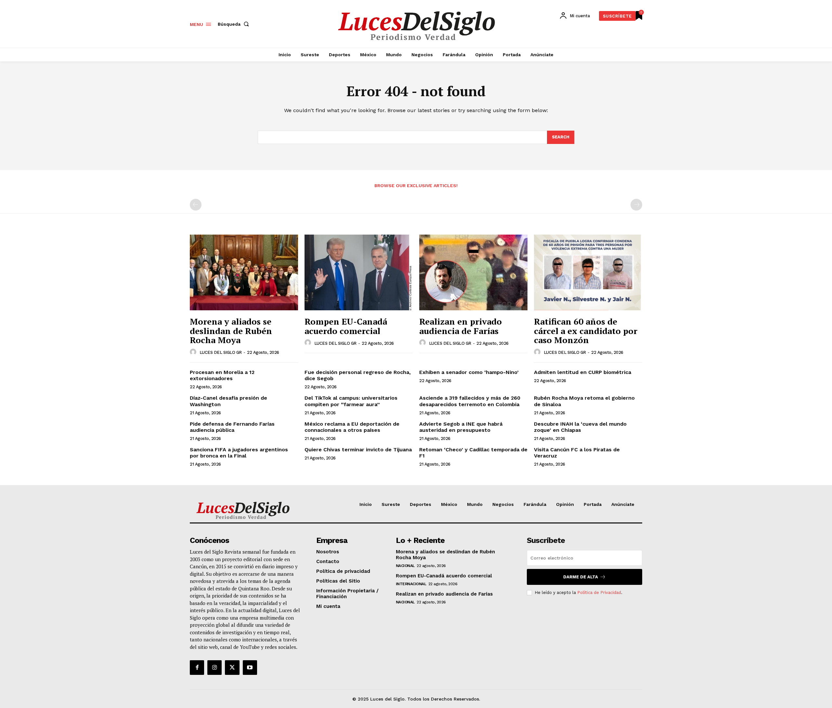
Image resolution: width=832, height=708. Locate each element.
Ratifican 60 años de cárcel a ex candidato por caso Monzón (585, 330)
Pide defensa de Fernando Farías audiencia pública (232, 427)
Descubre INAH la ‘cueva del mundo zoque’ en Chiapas (580, 427)
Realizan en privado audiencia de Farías (460, 326)
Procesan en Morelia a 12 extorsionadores (222, 375)
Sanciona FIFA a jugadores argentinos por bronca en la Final (239, 452)
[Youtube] (250, 667)
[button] (235, 24)
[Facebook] (197, 667)
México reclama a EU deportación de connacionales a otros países (352, 427)
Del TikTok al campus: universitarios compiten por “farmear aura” (351, 401)
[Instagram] (214, 667)
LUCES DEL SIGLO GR (221, 352)
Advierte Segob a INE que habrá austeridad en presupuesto (460, 427)
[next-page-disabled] (636, 205)
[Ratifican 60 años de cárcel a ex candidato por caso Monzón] (588, 272)
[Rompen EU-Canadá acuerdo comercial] (359, 272)
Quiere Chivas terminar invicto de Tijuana (358, 449)
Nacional (405, 565)
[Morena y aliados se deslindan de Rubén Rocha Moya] (244, 272)
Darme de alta (580, 576)
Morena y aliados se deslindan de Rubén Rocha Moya (231, 330)
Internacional (411, 584)
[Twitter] (232, 667)
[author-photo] (194, 352)
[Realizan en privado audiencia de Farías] (473, 272)
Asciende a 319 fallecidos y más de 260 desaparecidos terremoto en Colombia (469, 401)
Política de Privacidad (599, 592)
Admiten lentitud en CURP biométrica (582, 372)
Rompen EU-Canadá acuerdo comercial (346, 326)
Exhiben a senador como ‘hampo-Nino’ (469, 372)
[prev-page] (196, 205)
